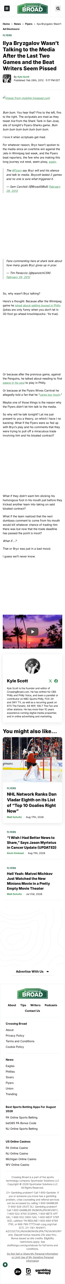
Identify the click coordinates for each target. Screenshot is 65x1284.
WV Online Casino (17, 1164)
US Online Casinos (18, 1141)
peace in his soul (14, 382)
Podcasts (51, 1005)
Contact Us (32, 1011)
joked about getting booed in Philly (38, 305)
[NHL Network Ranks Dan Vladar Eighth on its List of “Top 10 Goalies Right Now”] (32, 759)
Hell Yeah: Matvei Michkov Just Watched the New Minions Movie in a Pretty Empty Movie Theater (30, 881)
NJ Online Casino (17, 1153)
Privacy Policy (15, 1035)
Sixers (10, 1077)
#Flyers (16, 170)
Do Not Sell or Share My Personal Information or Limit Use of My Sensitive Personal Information (32, 1257)
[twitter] (50, 681)
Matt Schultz (14, 817)
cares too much (50, 394)
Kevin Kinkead (15, 853)
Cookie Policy (15, 1047)
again (52, 161)
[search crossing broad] (58, 8)
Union (9, 1088)
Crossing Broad (16, 1023)
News (10, 1059)
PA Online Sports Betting (21, 1117)
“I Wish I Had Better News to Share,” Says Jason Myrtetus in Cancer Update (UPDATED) (32, 843)
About (12, 1005)
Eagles (10, 1066)
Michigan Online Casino (21, 1159)
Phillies (10, 1071)
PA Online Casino (17, 1148)
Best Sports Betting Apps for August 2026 (31, 1109)
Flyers (7, 35)
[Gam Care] (28, 1271)
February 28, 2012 (18, 277)
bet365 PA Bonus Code (21, 1123)
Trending (11, 1094)
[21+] (18, 1271)
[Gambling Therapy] (43, 1272)
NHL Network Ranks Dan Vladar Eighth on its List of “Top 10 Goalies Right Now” (32, 803)
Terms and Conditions (20, 1041)
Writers (35, 1005)
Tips (23, 1005)
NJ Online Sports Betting (22, 1128)
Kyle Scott (23, 76)
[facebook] (56, 681)
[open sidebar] (7, 8)
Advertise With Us (30, 971)
